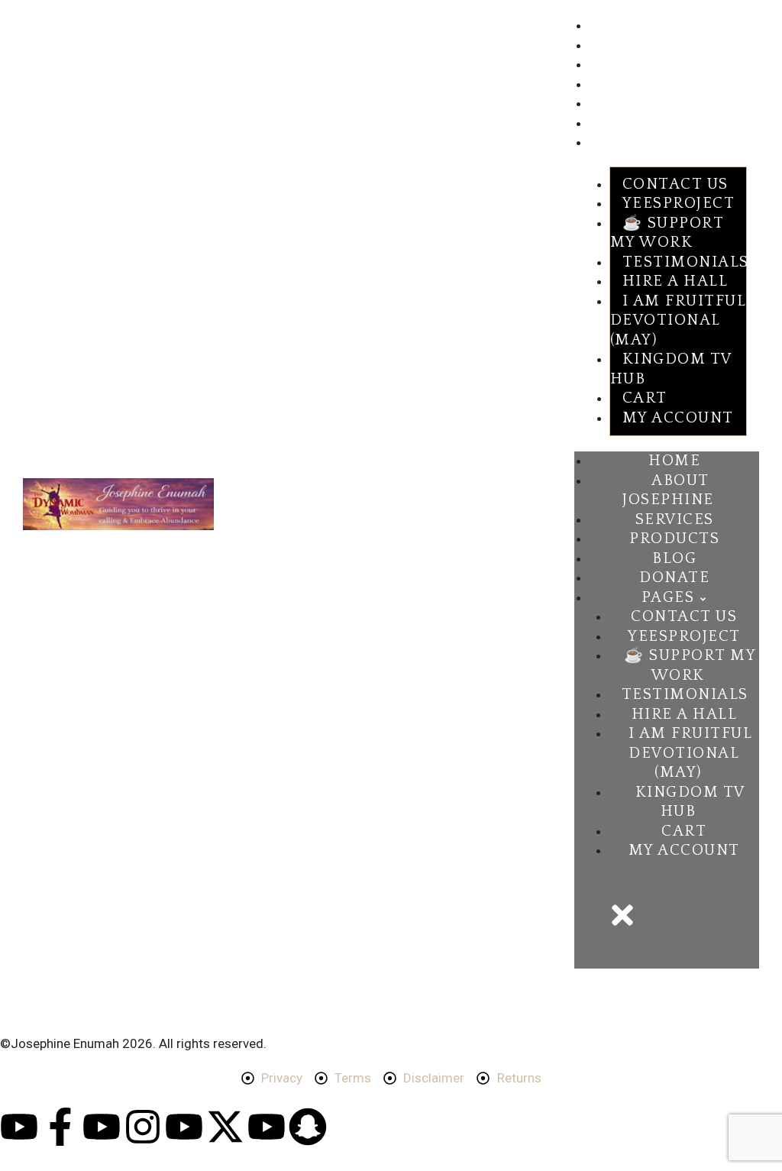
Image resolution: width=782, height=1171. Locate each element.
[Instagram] (143, 1127)
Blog (605, 104)
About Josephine (645, 46)
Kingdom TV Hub (671, 369)
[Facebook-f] (60, 1127)
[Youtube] (19, 1127)
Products (621, 85)
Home (608, 26)
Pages (608, 143)
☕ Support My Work (667, 233)
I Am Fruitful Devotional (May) (678, 320)
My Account (678, 417)
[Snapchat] (308, 1127)
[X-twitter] (225, 1127)
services (619, 65)
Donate (614, 124)
